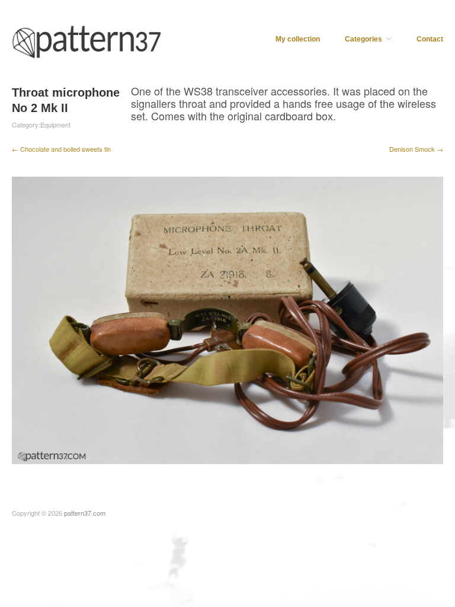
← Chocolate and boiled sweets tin (61, 149)
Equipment (55, 124)
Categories (363, 39)
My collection (297, 39)
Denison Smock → (416, 149)
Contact (429, 39)
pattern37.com (84, 512)
